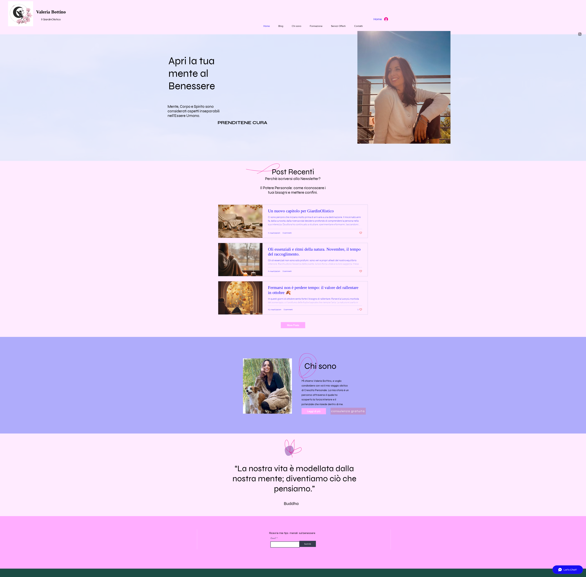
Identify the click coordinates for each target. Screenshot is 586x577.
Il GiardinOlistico (51, 19)
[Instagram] (580, 34)
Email (273, 538)
